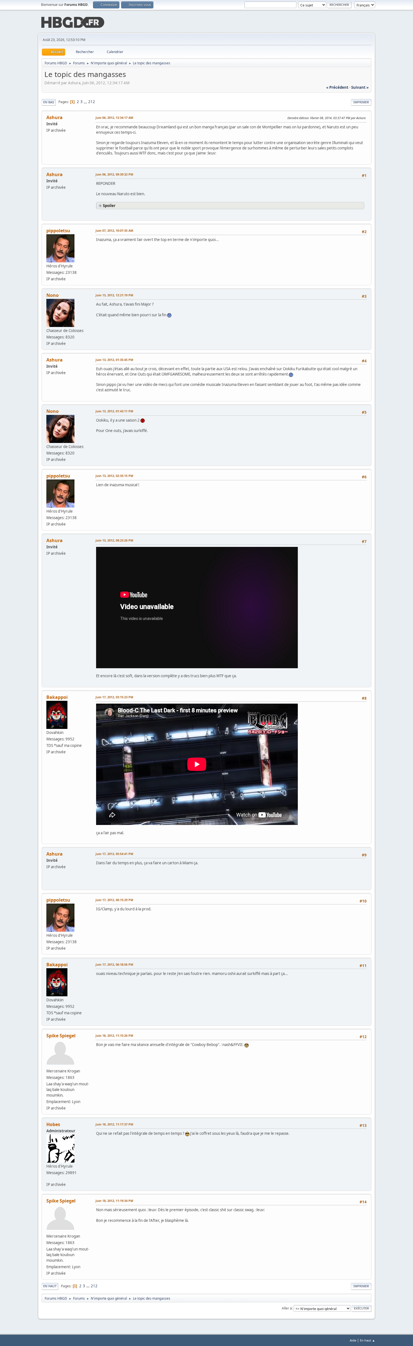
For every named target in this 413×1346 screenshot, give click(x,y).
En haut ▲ (367, 1340)
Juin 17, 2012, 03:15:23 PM (114, 697)
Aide (353, 1340)
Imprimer (361, 102)
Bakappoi (57, 697)
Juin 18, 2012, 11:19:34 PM (114, 1201)
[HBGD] (48, 1178)
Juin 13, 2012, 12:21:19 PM (114, 295)
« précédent (337, 87)
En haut (49, 1286)
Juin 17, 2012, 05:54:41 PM (114, 854)
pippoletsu (58, 231)
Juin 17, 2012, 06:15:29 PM (114, 900)
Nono (52, 295)
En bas (48, 102)
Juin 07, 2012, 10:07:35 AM (114, 230)
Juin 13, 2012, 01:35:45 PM (114, 360)
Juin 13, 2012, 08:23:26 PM (114, 540)
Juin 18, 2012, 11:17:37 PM (114, 1124)
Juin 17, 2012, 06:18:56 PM (114, 964)
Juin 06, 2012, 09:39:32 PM (114, 174)
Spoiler (109, 205)
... (86, 101)
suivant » (360, 87)
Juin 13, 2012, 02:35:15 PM (114, 476)
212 (91, 101)
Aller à (287, 1308)
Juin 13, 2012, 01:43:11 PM (114, 411)
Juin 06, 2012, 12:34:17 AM (114, 117)
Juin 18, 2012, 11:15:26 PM (114, 1035)
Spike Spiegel (61, 1036)
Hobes (53, 1124)
